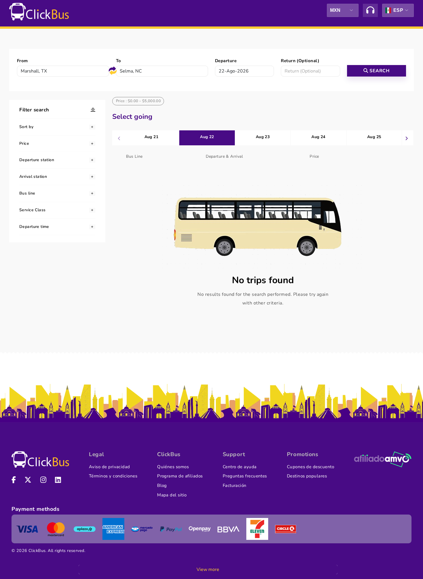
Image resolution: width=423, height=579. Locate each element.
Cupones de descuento (310, 467)
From (22, 61)
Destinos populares (307, 476)
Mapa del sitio (171, 495)
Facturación (235, 485)
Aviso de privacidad (109, 467)
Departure (226, 61)
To (118, 61)
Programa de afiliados (180, 476)
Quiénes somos (173, 467)
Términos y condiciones (113, 476)
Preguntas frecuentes (245, 476)
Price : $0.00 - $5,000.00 (138, 101)
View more (208, 569)
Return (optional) (300, 61)
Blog (162, 485)
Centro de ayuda (240, 467)
